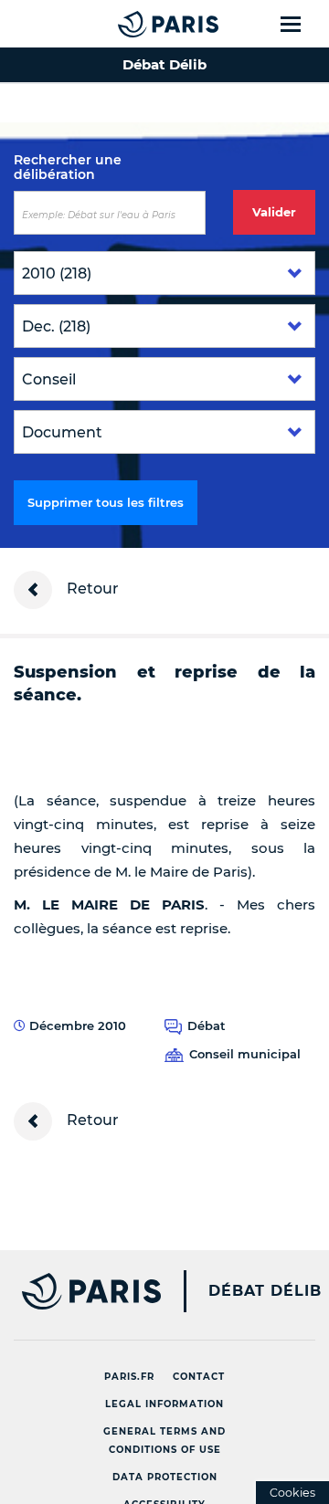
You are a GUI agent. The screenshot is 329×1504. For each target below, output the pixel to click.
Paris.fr (129, 1377)
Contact (199, 1377)
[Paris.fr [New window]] (80, 1291)
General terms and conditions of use (164, 1440)
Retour (91, 588)
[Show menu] (301, 23)
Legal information (164, 1404)
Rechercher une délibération (68, 167)
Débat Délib (265, 1291)
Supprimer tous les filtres (105, 502)
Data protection (165, 1477)
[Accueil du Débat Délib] (131, 23)
